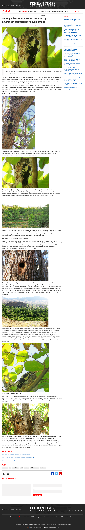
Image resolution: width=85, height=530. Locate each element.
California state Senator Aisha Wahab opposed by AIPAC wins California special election (72, 31)
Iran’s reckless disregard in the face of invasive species (16, 454)
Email (34, 489)
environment (5, 467)
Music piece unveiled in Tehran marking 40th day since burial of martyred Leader (72, 55)
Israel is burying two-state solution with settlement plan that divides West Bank (73, 25)
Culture (47, 11)
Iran (10, 467)
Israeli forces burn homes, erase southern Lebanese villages (72, 20)
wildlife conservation (35, 467)
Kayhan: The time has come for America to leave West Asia (72, 60)
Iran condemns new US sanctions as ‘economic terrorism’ (73, 74)
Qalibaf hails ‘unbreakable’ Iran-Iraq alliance (73, 84)
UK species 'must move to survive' (11, 460)
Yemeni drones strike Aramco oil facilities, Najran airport (72, 35)
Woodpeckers (43, 467)
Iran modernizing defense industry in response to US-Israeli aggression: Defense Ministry (73, 69)
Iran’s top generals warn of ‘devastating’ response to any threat (73, 88)
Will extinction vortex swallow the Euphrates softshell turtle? (18, 457)
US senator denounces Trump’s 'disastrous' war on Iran (72, 64)
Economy (30, 11)
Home (19, 11)
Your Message (5, 482)
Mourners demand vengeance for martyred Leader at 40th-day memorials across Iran (72, 79)
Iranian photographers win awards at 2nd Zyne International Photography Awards (73, 49)
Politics (36, 11)
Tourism (42, 15)
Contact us (18, 5)
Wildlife (21, 467)
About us (4, 5)
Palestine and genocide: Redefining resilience (73, 40)
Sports (42, 11)
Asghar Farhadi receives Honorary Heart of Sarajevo (73, 44)
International (55, 11)
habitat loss (27, 467)
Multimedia (64, 11)
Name (34, 482)
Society (24, 11)
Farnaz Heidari (15, 467)
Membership (11, 5)
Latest (66, 16)
